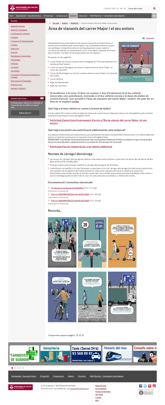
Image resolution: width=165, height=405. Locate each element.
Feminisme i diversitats (21, 56)
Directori (83, 15)
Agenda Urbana (18, 26)
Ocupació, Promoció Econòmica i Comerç (25, 75)
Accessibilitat (100, 389)
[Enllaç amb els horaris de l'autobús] (117, 353)
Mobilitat (74, 23)
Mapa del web (100, 386)
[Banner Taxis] (86, 353)
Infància (14, 63)
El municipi (48, 15)
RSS (154, 15)
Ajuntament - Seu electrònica (28, 15)
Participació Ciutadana (21, 81)
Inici (11, 15)
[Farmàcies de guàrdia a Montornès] (24, 353)
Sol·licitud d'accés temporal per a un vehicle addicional (81, 146)
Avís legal (99, 395)
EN (121, 8)
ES (118, 8)
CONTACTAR (109, 8)
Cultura (14, 45)
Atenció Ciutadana (19, 30)
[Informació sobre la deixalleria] (55, 353)
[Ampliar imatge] (136, 81)
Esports (14, 52)
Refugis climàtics (18, 88)
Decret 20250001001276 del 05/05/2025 (70, 200)
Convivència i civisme (20, 33)
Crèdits (98, 397)
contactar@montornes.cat (79, 389)
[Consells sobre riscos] (148, 353)
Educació (15, 48)
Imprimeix (150, 38)
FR (125, 8)
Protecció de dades (103, 392)
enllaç (75, 101)
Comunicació (61, 15)
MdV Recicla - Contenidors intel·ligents (107, 15)
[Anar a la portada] (20, 387)
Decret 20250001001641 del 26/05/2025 (70, 194)
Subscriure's (25, 113)
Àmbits (73, 15)
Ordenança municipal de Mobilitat (67, 188)
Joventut (15, 67)
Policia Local (16, 84)
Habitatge (15, 60)
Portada (56, 23)
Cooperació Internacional (22, 41)
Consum (14, 37)
